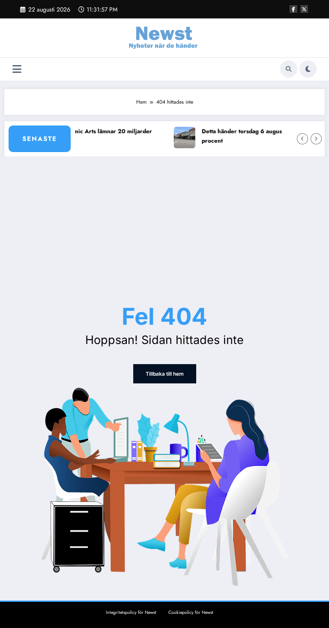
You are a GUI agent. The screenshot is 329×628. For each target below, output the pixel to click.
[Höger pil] (316, 139)
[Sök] (288, 69)
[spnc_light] (308, 69)
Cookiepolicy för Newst (190, 612)
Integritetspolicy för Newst (131, 612)
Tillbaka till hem (165, 374)
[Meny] (17, 69)
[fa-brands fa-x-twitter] (304, 9)
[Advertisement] (164, 221)
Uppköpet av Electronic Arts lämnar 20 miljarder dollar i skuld (81, 136)
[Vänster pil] (302, 139)
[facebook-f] (293, 9)
